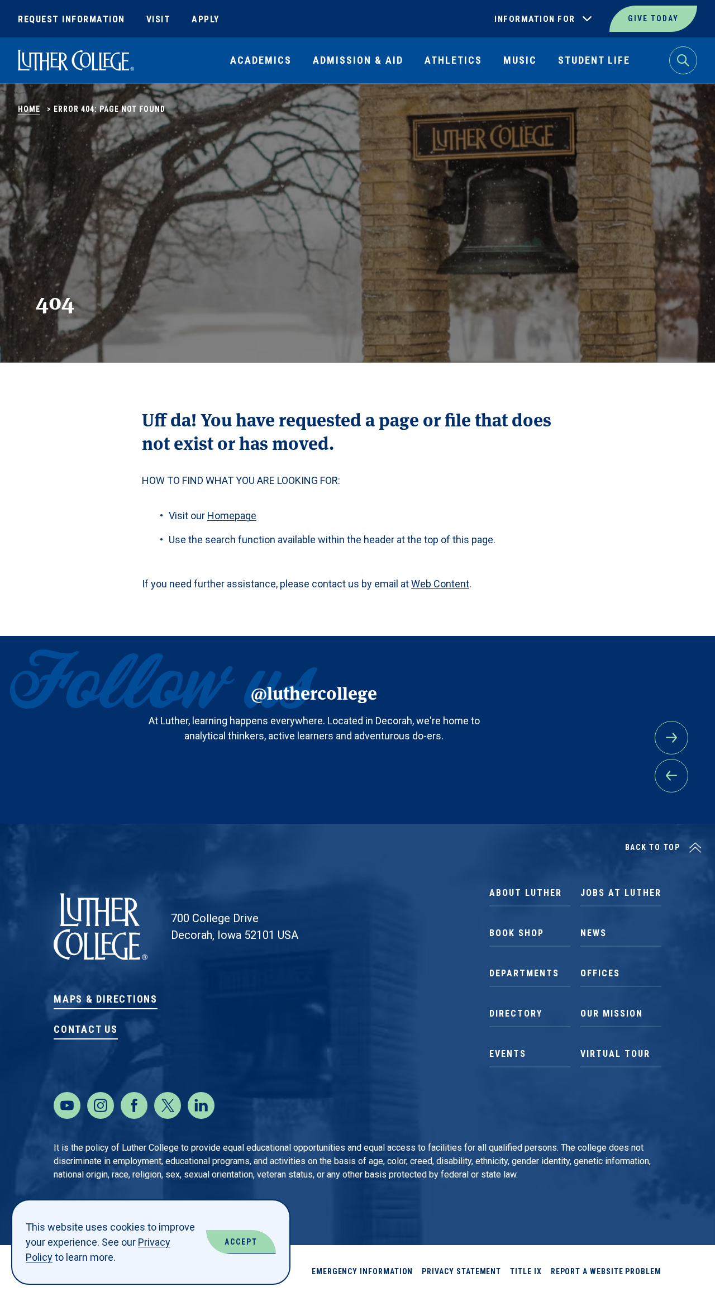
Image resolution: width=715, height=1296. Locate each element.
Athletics (453, 60)
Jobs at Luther (620, 892)
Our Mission (611, 1013)
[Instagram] (100, 1105)
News (593, 933)
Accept (241, 1241)
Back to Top (652, 847)
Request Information (71, 19)
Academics (261, 60)
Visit (158, 19)
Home (29, 109)
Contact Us (86, 1029)
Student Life (594, 60)
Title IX (525, 1271)
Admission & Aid (358, 60)
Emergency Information (362, 1271)
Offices (600, 973)
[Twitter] (167, 1105)
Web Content (440, 584)
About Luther (525, 892)
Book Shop (516, 933)
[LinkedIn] (201, 1105)
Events (507, 1053)
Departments (524, 973)
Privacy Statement (461, 1271)
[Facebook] (134, 1105)
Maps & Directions (106, 999)
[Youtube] (67, 1105)
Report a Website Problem (606, 1271)
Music (520, 60)
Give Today (653, 18)
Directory (515, 1013)
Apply (206, 19)
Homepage (231, 515)
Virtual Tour (615, 1053)
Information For (534, 19)
